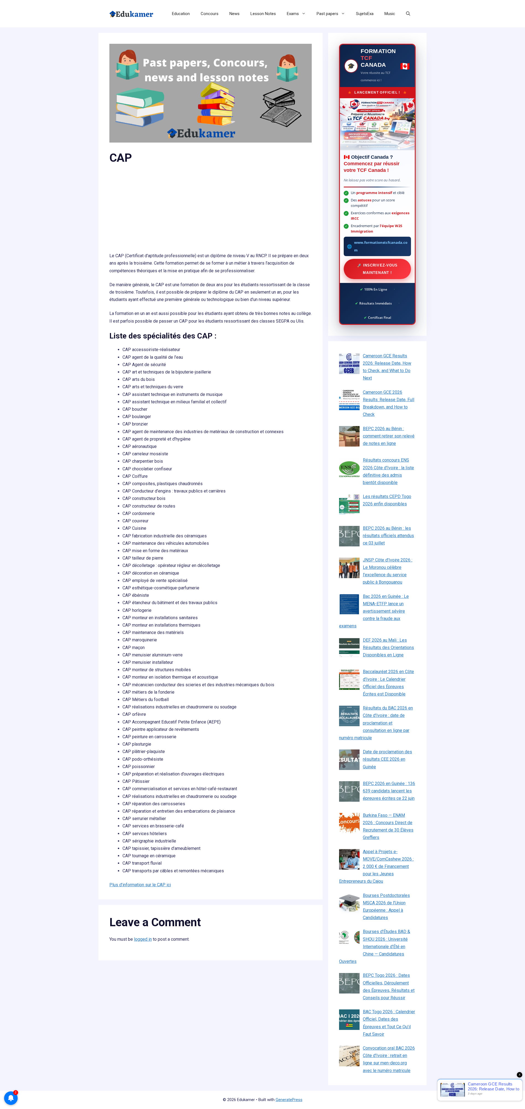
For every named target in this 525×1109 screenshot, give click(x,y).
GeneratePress (289, 1099)
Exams (293, 13)
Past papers (327, 13)
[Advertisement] (210, 211)
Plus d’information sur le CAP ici (140, 884)
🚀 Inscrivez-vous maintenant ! (377, 269)
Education (181, 13)
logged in (143, 939)
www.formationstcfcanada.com (380, 246)
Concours (209, 13)
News (234, 13)
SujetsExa (365, 13)
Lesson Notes (263, 13)
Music (389, 13)
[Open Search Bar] (408, 13)
